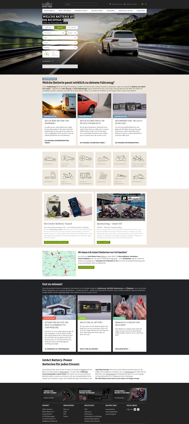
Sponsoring (141, 11)
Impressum (87, 412)
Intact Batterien (65, 11)
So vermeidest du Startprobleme (57, 349)
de (142, 4)
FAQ (64, 414)
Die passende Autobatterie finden (92, 143)
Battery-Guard (97, 11)
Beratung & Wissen (125, 11)
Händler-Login (131, 4)
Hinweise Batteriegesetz (91, 419)
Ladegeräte (110, 11)
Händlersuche (117, 4)
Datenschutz (88, 414)
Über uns (66, 409)
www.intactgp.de (111, 414)
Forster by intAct (81, 11)
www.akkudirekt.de (112, 412)
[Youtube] (135, 409)
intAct (65, 412)
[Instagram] (138, 409)
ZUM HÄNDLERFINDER (86, 267)
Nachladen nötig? (121, 349)
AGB (85, 409)
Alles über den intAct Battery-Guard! (56, 242)
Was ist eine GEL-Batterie (89, 349)
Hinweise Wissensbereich (92, 421)
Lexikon (65, 416)
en (146, 4)
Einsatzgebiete (49, 11)
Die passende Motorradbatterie (127, 143)
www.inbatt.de (110, 409)
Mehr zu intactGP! (103, 242)
